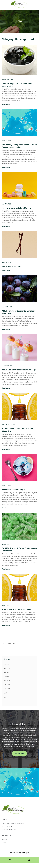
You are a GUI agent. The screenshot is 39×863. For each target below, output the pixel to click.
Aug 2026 (7, 668)
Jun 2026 (7, 672)
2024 (5, 697)
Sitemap (4, 839)
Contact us (19, 754)
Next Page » (12, 643)
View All (6, 664)
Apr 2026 (7, 681)
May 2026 (7, 676)
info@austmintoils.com (9, 829)
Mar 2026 (7, 685)
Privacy (4, 842)
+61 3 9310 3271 (7, 826)
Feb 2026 (7, 689)
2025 (5, 693)
